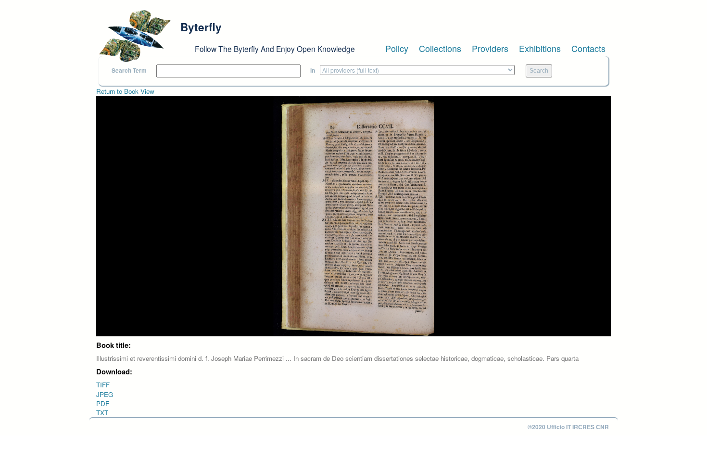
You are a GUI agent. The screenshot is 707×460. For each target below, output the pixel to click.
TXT (102, 412)
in (312, 70)
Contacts (588, 48)
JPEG (104, 394)
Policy (396, 48)
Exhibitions (540, 48)
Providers (490, 48)
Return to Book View (125, 91)
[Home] (135, 36)
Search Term (129, 70)
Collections (440, 48)
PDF (102, 403)
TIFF (103, 384)
